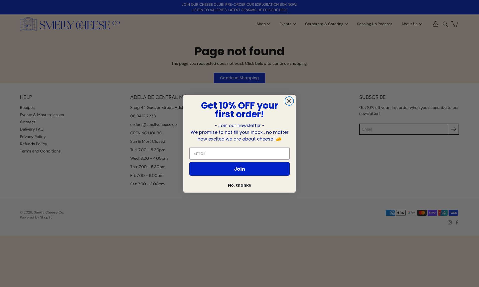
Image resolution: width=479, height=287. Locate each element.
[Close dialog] (289, 101)
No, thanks (239, 185)
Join (239, 168)
